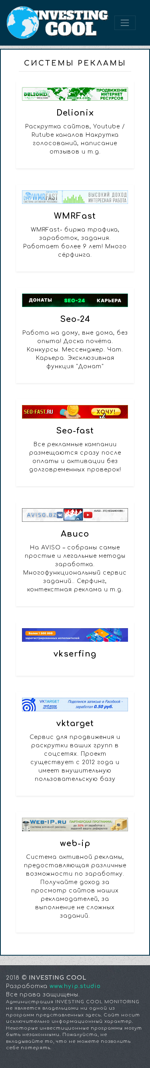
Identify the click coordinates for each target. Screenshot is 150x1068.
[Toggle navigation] (124, 23)
